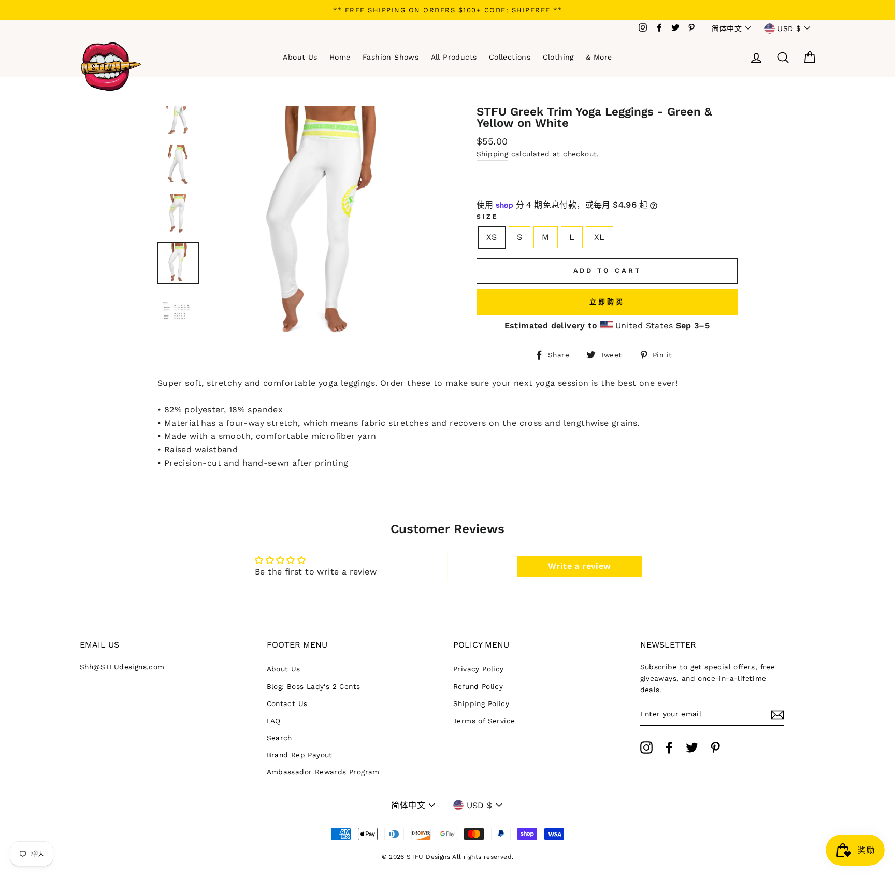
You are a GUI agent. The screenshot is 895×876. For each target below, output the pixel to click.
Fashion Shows (390, 57)
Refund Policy (478, 686)
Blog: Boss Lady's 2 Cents (313, 686)
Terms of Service (484, 720)
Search (279, 738)
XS (491, 237)
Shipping (492, 154)
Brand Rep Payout (300, 755)
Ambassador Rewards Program (323, 772)
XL (599, 237)
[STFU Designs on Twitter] (692, 747)
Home (340, 57)
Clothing (558, 57)
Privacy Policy (478, 669)
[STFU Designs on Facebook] (669, 747)
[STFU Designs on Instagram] (646, 747)
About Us (300, 57)
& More (599, 57)
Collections (509, 57)
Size (487, 216)
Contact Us (287, 703)
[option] (447, 10)
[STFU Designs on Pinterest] (715, 747)
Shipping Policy (481, 703)
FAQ (274, 720)
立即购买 (607, 302)
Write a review (579, 566)
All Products (454, 57)
